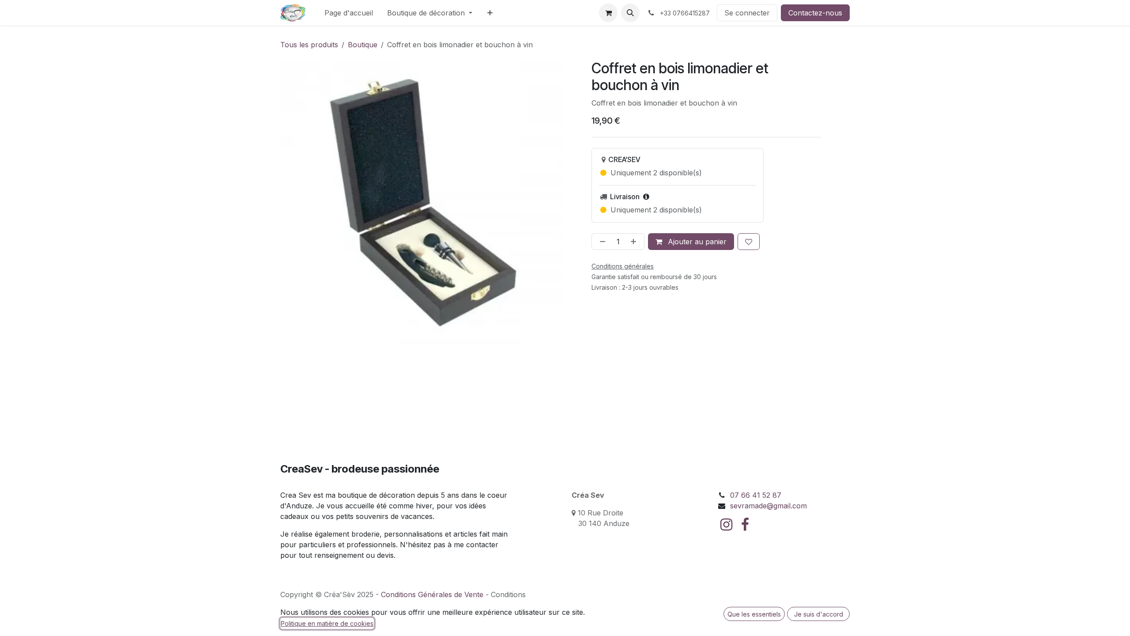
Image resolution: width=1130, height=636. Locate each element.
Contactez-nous (815, 12)
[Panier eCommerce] (608, 13)
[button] (630, 13)
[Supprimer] (601, 242)
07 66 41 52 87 (755, 495)
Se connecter (747, 12)
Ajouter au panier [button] (696, 241)
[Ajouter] (635, 242)
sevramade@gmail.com (768, 505)
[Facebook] (745, 525)
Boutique (362, 44)
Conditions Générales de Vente (432, 594)
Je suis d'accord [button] (818, 614)
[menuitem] (348, 13)
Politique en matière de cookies (327, 623)
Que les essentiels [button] (754, 614)
